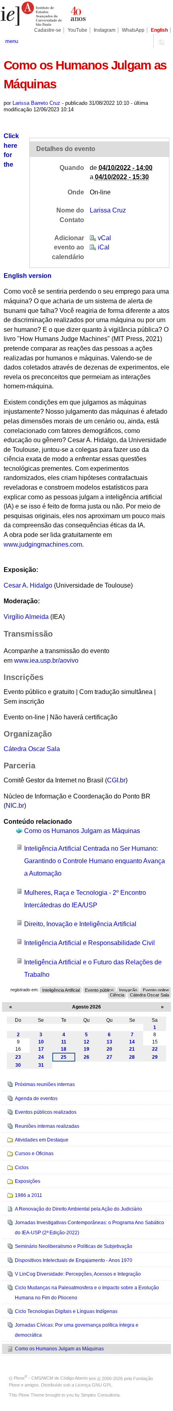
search (161, 41)
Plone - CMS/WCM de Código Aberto (51, 1378)
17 (41, 1049)
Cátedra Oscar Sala (32, 748)
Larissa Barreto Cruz (36, 103)
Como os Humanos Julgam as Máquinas (82, 830)
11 (63, 1042)
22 (155, 1049)
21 (132, 1049)
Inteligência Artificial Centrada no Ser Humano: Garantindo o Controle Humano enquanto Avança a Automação (94, 861)
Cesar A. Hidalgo (28, 585)
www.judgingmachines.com (43, 544)
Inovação (128, 989)
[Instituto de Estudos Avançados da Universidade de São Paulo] (43, 14)
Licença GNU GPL (93, 1384)
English (159, 30)
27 (109, 1057)
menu (11, 41)
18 (63, 1049)
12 (86, 1042)
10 (41, 1042)
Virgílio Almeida (26, 616)
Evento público (99, 989)
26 (86, 1057)
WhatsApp (133, 30)
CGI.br (116, 780)
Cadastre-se (47, 30)
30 (18, 1065)
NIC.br (15, 805)
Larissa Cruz (108, 210)
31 (41, 1065)
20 (109, 1049)
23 (18, 1057)
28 (132, 1057)
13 (109, 1042)
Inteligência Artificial (61, 989)
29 (155, 1057)
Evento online (156, 989)
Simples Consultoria (100, 1395)
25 (63, 1057)
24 (41, 1057)
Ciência (117, 994)
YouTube (77, 30)
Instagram (104, 30)
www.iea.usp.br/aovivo (46, 660)
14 (132, 1042)
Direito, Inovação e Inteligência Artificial (80, 924)
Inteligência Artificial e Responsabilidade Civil (89, 942)
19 (86, 1049)
